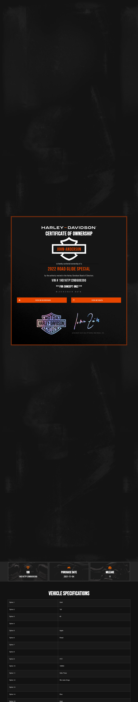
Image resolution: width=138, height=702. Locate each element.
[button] (42, 300)
